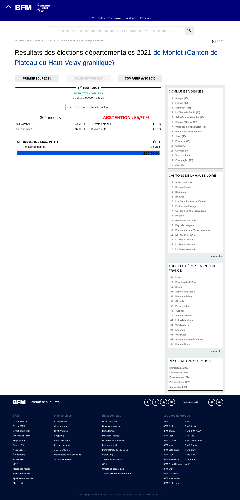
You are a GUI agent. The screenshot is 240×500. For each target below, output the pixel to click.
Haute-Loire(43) (36, 40)
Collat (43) (180, 146)
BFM (91, 18)
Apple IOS (211, 402)
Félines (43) (181, 103)
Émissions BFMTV (22, 435)
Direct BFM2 (19, 426)
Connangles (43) (184, 160)
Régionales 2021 (178, 387)
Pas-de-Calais (182, 306)
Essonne (180, 330)
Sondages (131, 18)
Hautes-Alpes (182, 344)
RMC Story (190, 450)
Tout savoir (114, 18)
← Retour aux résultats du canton (88, 107)
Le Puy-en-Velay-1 (185, 234)
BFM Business (170, 426)
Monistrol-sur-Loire (185, 220)
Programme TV (20, 440)
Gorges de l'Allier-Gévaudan (190, 211)
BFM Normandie (171, 478)
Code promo (60, 421)
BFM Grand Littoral (172, 464)
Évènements (19, 454)
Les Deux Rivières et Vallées (190, 201)
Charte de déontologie (113, 469)
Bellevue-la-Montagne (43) (189, 131)
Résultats (145, 18)
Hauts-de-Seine (183, 296)
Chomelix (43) (182, 150)
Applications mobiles (23, 478)
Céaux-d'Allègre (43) (186, 122)
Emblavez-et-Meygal (186, 206)
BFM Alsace (169, 445)
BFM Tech (168, 435)
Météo (16, 464)
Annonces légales (63, 459)
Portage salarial (62, 445)
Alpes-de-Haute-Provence (189, 339)
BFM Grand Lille (171, 459)
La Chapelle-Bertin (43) (187, 112)
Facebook (147, 402)
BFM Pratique (61, 431)
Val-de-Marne (182, 325)
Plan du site (18, 483)
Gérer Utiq (107, 454)
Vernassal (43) (182, 155)
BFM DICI (168, 454)
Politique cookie (110, 445)
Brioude (179, 196)
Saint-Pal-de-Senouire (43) (189, 117)
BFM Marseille (170, 473)
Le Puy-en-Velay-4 (185, 249)
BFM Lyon (168, 469)
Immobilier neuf (62, 440)
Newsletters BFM (21, 473)
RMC (187, 421)
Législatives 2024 (178, 372)
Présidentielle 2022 (179, 382)
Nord (178, 277)
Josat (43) (180, 136)
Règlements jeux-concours (67, 454)
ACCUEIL (19, 40)
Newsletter (171, 402)
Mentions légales (110, 435)
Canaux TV (18, 445)
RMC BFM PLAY (193, 431)
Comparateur (61, 426)
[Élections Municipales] (30, 7)
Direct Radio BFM (21, 431)
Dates (101, 18)
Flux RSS (163, 402)
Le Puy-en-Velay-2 (185, 239)
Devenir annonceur (111, 426)
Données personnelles (113, 440)
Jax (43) (179, 165)
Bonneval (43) (182, 141)
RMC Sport (190, 426)
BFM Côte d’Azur (171, 450)
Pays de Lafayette (184, 225)
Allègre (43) (181, 98)
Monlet (101, 40)
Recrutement (108, 431)
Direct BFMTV (20, 421)
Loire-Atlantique (184, 320)
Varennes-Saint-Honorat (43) (190, 127)
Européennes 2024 (179, 377)
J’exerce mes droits (112, 459)
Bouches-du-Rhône (185, 282)
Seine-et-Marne (183, 315)
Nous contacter (110, 421)
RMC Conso (191, 445)
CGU (104, 464)
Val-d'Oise (180, 334)
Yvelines (179, 311)
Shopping (59, 435)
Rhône (178, 287)
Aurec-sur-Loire (183, 182)
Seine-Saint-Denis (185, 291)
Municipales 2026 (178, 368)
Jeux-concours (62, 450)
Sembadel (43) (183, 107)
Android (219, 402)
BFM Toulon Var (171, 483)
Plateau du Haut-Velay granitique (193, 230)
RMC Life (189, 435)
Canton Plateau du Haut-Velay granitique (71, 40)
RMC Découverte (193, 440)
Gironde (179, 301)
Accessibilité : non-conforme (116, 473)
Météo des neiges (21, 469)
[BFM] (8, 7)
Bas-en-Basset (183, 187)
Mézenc (179, 215)
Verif (187, 464)
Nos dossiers (19, 450)
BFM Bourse (169, 431)
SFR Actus (190, 459)
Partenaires (18, 459)
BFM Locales (169, 440)
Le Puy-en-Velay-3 (185, 244)
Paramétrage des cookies (115, 450)
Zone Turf (190, 454)
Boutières (180, 192)
